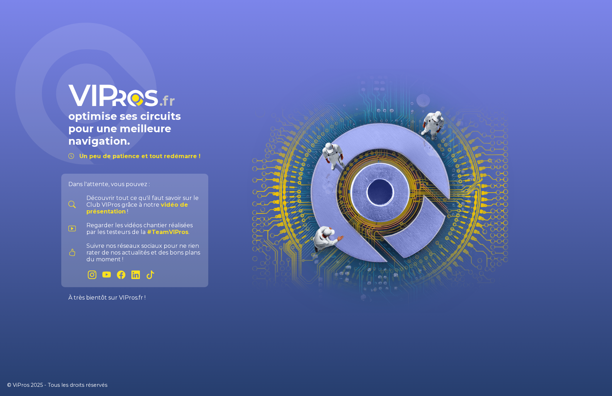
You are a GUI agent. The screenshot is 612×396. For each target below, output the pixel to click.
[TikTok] (152, 275)
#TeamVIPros (167, 232)
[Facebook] (124, 275)
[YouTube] (109, 275)
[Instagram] (95, 275)
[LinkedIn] (138, 275)
